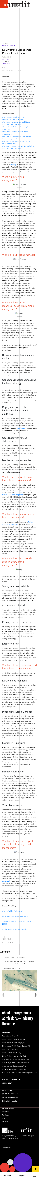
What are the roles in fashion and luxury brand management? (16, 142)
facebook (5, 943)
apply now (7, 1176)
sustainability (6, 881)
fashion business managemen (12, 494)
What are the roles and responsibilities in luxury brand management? (16, 123)
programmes (22, 1012)
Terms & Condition (6, 1147)
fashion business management (17, 523)
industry (27, 1017)
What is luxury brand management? (14, 117)
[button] (35, 995)
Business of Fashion (9, 70)
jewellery (13, 164)
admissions (10, 1017)
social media (21, 428)
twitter (12, 943)
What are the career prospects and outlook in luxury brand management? (18, 147)
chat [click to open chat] (34, 1176)
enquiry (22, 1176)
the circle (8, 1023)
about (6, 1012)
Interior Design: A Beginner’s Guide (14, 929)
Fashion (19, 70)
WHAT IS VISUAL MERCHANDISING (15, 916)
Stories (6, 952)
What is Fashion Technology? (12, 911)
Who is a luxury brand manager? (13, 119)
